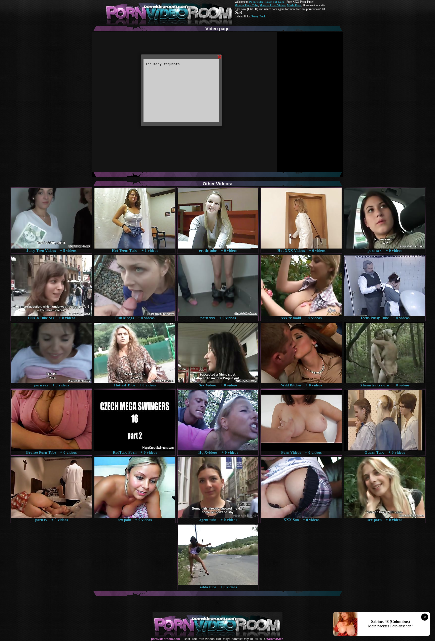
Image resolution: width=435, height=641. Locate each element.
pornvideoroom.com (165, 639)
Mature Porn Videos (272, 5)
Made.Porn (294, 5)
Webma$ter (274, 639)
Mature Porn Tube (246, 5)
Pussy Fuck (258, 16)
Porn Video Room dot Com (266, 1)
